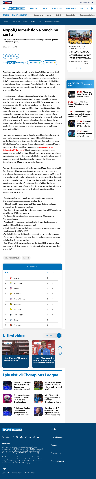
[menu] (4, 8)
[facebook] (13, 437)
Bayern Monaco (19, 299)
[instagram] (17, 437)
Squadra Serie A (57, 461)
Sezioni (54, 445)
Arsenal (16, 278)
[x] (25, 437)
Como (16, 320)
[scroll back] (60, 348)
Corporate (6, 473)
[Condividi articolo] (5, 56)
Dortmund (17, 309)
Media (53, 429)
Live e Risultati (57, 437)
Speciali (54, 453)
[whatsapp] (21, 437)
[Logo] (17, 8)
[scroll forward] (60, 353)
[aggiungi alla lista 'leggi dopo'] (11, 56)
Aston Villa (18, 283)
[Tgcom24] (7, 2)
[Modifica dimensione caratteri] (17, 56)
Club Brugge (18, 315)
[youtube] (38, 437)
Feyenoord (17, 325)
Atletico (16, 288)
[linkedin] (30, 437)
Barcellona (17, 294)
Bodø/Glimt (18, 304)
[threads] (34, 437)
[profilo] (92, 8)
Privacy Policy (17, 473)
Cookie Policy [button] (30, 473)
